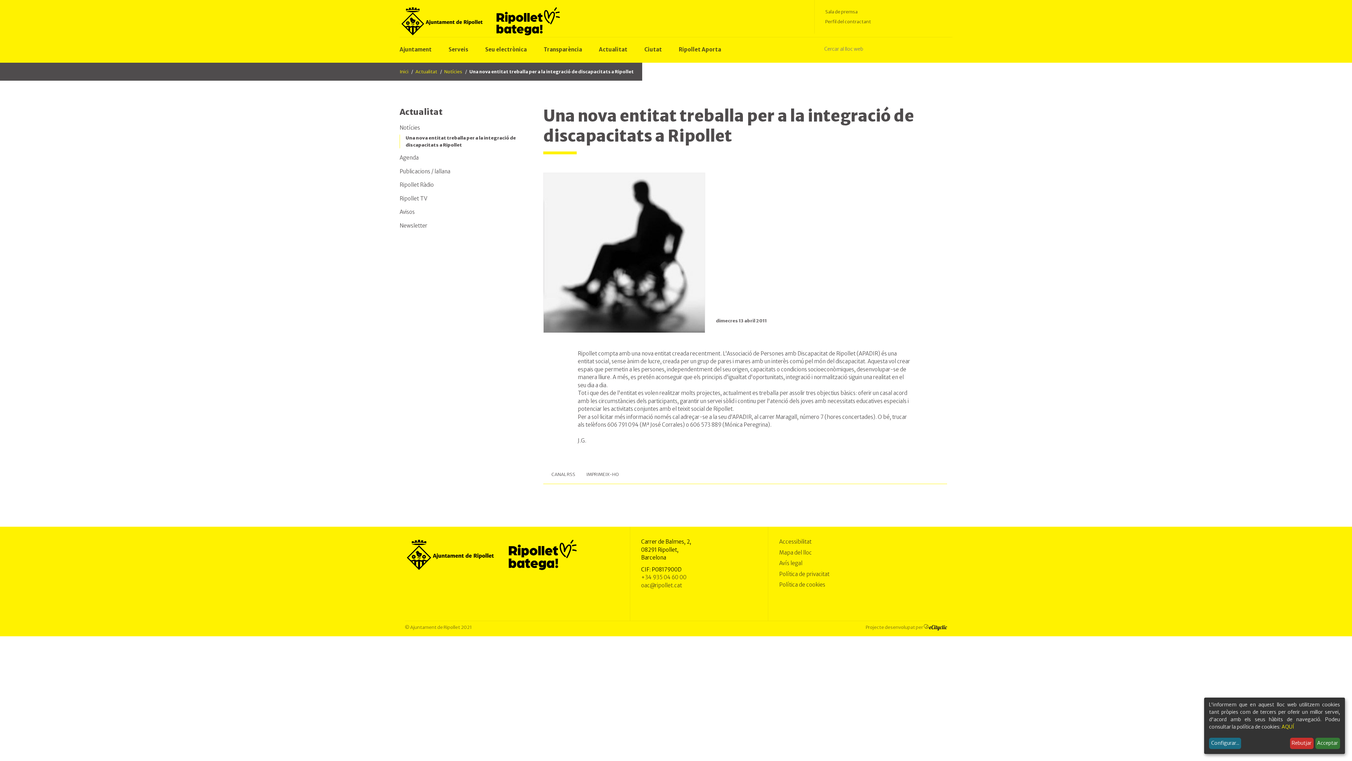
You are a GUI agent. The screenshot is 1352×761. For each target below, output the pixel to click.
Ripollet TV (413, 198)
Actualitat (426, 72)
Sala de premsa (841, 12)
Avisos (407, 212)
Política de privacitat (804, 574)
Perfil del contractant (848, 22)
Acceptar (1327, 743)
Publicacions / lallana (425, 171)
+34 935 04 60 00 (664, 577)
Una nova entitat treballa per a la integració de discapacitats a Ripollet (461, 141)
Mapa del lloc (795, 552)
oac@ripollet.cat (661, 585)
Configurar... (1225, 743)
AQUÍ (1288, 727)
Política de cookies (802, 584)
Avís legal (790, 563)
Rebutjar (1302, 743)
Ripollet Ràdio (417, 184)
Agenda (409, 157)
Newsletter (413, 225)
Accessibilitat (795, 541)
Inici (404, 72)
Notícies (453, 72)
